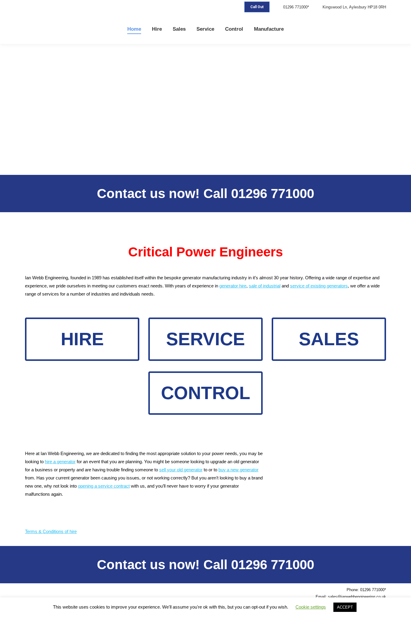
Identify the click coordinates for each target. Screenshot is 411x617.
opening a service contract (104, 485)
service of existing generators (319, 285)
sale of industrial (264, 285)
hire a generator (60, 461)
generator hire (232, 285)
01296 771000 (272, 193)
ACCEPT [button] (345, 607)
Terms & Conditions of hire (51, 531)
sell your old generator (180, 469)
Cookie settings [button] (310, 606)
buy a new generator (238, 469)
